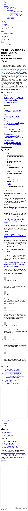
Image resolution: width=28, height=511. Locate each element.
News (5, 21)
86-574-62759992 (8, 33)
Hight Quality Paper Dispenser (16, 457)
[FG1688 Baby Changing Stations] (9, 165)
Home (5, 4)
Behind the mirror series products (15, 20)
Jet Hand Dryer (14, 13)
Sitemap (10, 451)
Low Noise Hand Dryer (16, 14)
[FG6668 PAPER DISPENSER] (14, 171)
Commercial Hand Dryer (7, 455)
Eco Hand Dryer (9, 382)
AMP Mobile (16, 451)
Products (6, 6)
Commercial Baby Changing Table (13, 374)
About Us (6, 25)
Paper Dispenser (11, 17)
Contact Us (6, 28)
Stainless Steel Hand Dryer (16, 15)
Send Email (3, 460)
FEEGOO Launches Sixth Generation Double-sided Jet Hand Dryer (15, 235)
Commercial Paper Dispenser (12, 377)
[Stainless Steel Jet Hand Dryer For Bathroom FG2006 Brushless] (6, 95)
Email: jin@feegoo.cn (9, 444)
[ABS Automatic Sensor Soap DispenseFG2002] (8, 159)
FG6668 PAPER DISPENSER (14, 173)
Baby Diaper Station (12, 71)
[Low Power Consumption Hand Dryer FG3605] (9, 177)
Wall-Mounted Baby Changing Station (10, 453)
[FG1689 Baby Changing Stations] (9, 184)
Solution (6, 24)
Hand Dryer (10, 10)
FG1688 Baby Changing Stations (15, 167)
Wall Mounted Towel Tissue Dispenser (14, 379)
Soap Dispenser (11, 7)
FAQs (5, 23)
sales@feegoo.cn (12, 446)
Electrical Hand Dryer (10, 380)
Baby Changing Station (12, 8)
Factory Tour (10, 27)
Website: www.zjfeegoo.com (11, 447)
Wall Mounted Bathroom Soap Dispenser (15, 376)
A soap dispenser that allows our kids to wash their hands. (15, 208)
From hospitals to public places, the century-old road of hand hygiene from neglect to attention (15, 264)
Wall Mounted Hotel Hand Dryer (13, 373)
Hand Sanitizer (10, 18)
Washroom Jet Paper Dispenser (11, 69)
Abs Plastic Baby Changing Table (13, 372)
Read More (6, 105)
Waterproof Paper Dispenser (19, 454)
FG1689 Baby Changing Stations (15, 186)
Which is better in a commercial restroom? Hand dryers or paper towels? (14, 220)
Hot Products (4, 451)
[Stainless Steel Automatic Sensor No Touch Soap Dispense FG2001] (8, 153)
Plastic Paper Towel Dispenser (12, 370)
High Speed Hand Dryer (16, 11)
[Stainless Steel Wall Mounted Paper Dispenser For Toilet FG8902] (5, 114)
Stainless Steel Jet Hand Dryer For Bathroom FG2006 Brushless (13, 100)
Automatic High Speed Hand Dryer (13, 369)
